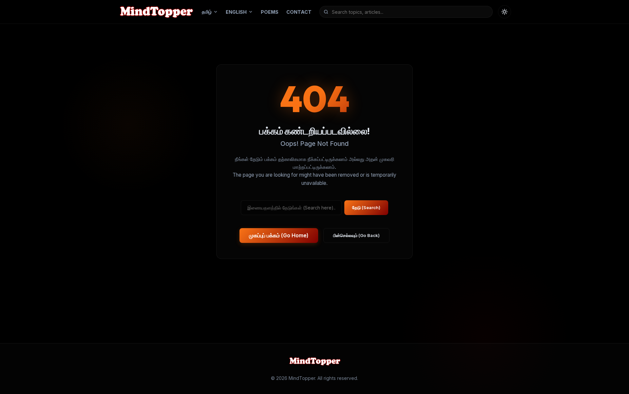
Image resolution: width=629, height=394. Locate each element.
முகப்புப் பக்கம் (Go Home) (279, 235)
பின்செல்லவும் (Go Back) (356, 235)
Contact (299, 12)
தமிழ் (207, 11)
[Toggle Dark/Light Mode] (504, 11)
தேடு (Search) (366, 207)
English (236, 12)
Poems (269, 12)
